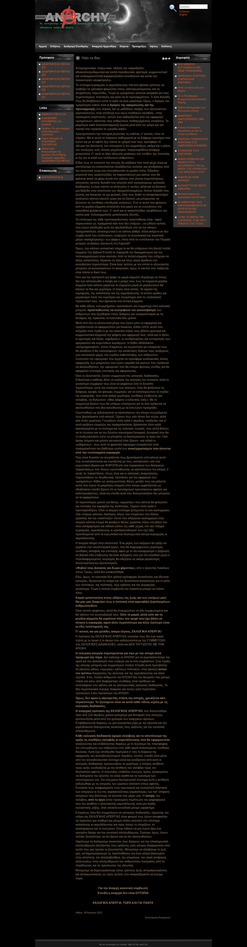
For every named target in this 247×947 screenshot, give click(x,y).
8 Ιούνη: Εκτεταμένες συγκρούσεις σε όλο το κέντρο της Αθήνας (190, 130)
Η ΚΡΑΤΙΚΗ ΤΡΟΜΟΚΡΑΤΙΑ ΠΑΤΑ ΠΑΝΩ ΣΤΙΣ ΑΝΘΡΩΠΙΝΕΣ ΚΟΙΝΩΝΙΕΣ (193, 142)
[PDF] (163, 59)
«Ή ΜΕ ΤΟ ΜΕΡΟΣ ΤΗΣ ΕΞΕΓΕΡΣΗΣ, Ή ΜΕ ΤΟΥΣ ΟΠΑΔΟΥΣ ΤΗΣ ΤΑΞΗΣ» (192, 220)
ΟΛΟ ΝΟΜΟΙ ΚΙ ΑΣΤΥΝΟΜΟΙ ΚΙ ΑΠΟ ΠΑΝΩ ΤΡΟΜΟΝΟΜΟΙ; (190, 67)
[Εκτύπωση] (166, 59)
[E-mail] (169, 59)
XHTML (135, 944)
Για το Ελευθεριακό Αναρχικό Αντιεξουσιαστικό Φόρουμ (192, 99)
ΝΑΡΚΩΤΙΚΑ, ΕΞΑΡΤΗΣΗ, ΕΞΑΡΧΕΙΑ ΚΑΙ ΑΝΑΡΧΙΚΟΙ (192, 79)
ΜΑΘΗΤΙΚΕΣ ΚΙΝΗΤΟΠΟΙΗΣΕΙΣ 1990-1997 (191, 119)
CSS (145, 944)
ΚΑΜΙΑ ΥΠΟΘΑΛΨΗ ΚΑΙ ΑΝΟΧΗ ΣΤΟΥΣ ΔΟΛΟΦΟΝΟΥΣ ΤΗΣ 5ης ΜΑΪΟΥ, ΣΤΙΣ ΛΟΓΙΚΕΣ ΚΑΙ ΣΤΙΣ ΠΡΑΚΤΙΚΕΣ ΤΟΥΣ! (192, 166)
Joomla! (123, 944)
